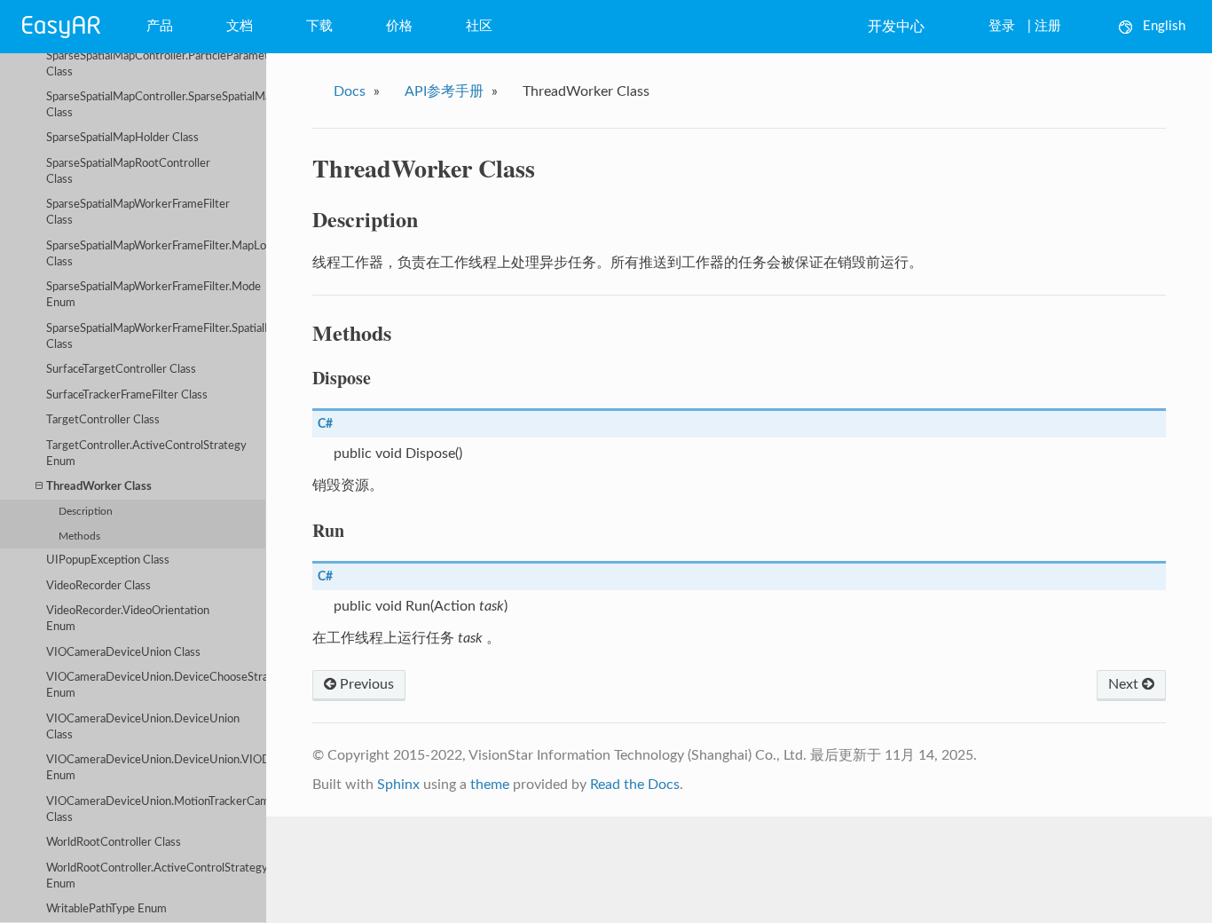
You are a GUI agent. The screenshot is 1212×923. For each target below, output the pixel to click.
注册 (1048, 26)
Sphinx (398, 784)
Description (86, 512)
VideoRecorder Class (98, 586)
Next (1125, 684)
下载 (319, 26)
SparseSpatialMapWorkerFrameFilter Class (138, 212)
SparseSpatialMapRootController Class (128, 171)
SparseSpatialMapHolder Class (122, 138)
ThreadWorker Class (99, 487)
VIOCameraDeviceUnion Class (123, 653)
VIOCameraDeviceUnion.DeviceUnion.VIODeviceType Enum (156, 768)
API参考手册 (444, 91)
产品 (159, 26)
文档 (239, 26)
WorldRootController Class (113, 842)
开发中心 (896, 27)
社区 (479, 26)
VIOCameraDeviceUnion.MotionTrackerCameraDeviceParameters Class (156, 810)
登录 (1001, 26)
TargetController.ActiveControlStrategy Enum (146, 454)
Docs (350, 91)
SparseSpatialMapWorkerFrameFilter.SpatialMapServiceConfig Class (156, 337)
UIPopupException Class (107, 560)
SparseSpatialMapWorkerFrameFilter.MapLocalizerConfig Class (156, 254)
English (1164, 26)
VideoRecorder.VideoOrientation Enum (127, 619)
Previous (365, 684)
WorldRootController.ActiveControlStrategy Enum (156, 876)
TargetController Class (103, 420)
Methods (79, 536)
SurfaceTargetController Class (121, 369)
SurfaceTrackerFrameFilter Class (127, 395)
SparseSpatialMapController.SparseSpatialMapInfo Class (156, 105)
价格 (399, 26)
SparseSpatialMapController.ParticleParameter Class (156, 64)
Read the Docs (635, 784)
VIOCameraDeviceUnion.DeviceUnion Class (143, 727)
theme (489, 784)
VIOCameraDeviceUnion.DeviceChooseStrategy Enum (156, 685)
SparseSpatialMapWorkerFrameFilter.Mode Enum (153, 295)
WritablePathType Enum (106, 909)
